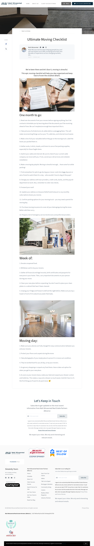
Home (28, 4)
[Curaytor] (12, 486)
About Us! (35, 4)
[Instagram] (14, 478)
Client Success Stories (48, 4)
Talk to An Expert (46, 481)
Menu (67, 4)
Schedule (29, 476)
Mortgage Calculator (47, 484)
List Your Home (31, 492)
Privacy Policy (85, 508)
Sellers (43, 478)
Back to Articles (26, 31)
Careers (43, 490)
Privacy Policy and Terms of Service (47, 430)
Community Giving (46, 487)
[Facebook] (5, 478)
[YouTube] (11, 478)
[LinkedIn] (8, 478)
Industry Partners (46, 498)
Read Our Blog (31, 500)
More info (64, 543)
